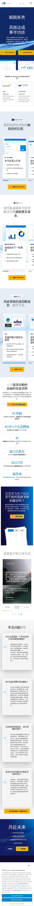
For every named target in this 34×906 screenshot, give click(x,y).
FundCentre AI (27, 52)
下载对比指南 (18, 516)
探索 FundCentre (18, 277)
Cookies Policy (22, 883)
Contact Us (23, 4)
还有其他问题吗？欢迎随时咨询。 (18, 811)
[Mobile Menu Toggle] (31, 3)
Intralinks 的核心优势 (18, 404)
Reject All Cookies (16, 899)
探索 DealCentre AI (18, 187)
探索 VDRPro (18, 369)
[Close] (29, 866)
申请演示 (10, 849)
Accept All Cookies (17, 895)
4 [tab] (21, 614)
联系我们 (23, 849)
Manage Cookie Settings (17, 903)
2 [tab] (15, 614)
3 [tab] (18, 614)
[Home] (7, 3)
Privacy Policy (16, 890)
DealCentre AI (9, 52)
